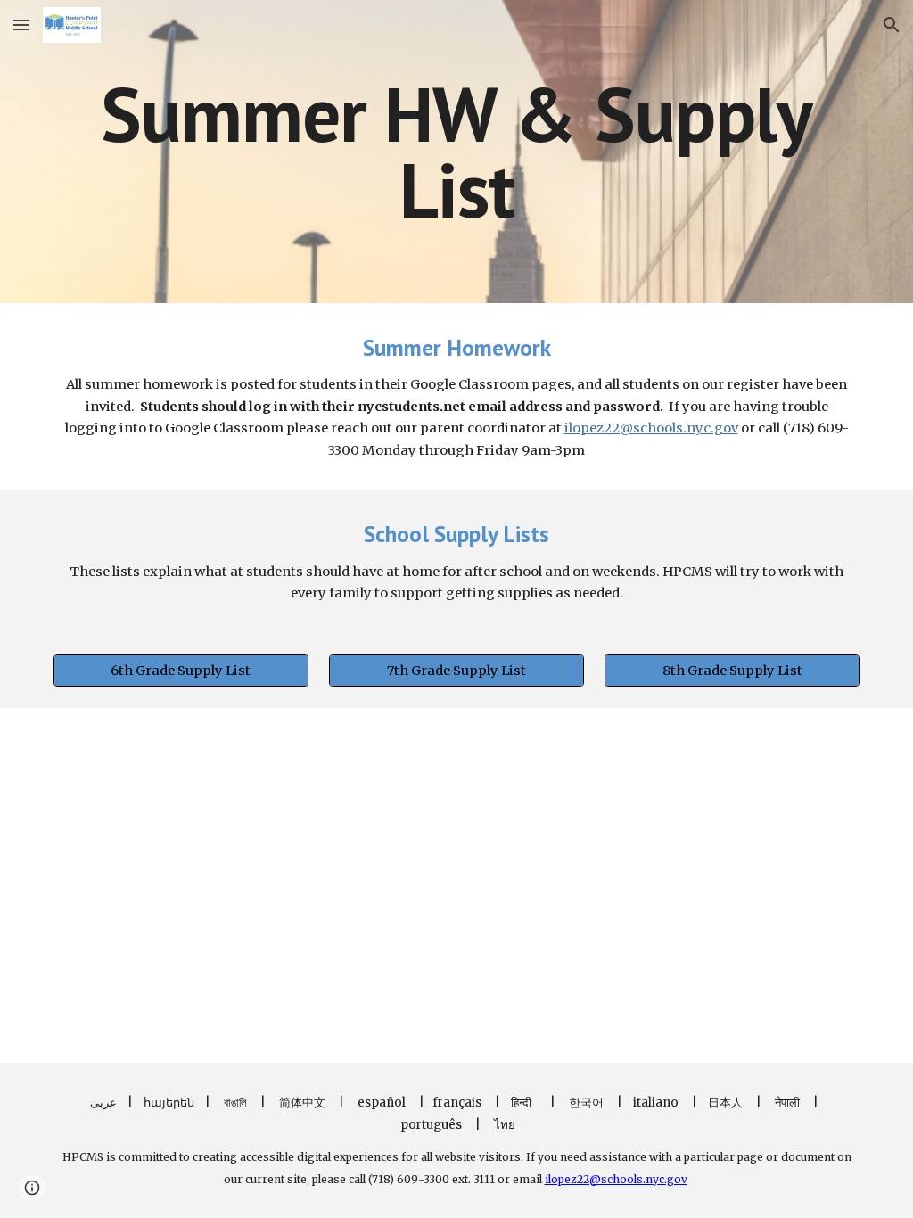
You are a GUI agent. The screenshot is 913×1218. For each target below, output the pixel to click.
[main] (456, 152)
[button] (21, 24)
